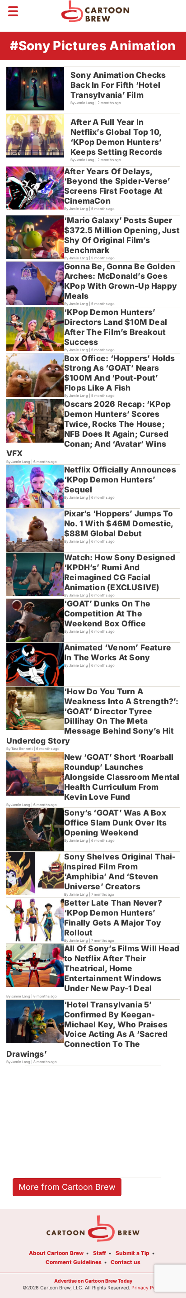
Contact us (125, 1262)
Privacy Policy (147, 1288)
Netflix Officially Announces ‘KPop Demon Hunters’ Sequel (120, 479)
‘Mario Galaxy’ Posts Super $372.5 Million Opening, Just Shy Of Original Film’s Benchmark (122, 235)
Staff (99, 1253)
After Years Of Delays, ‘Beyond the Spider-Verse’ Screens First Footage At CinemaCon (117, 186)
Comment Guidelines (74, 1262)
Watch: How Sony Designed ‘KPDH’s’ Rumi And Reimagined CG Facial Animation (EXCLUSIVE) (119, 572)
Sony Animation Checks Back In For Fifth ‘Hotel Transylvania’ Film (118, 85)
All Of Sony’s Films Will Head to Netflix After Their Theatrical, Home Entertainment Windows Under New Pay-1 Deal (121, 968)
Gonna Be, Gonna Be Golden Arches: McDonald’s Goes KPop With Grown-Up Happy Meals (120, 281)
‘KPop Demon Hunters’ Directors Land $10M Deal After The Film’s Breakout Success (115, 327)
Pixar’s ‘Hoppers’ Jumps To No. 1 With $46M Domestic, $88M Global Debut (118, 523)
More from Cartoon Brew (67, 1187)
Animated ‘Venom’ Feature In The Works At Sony (117, 652)
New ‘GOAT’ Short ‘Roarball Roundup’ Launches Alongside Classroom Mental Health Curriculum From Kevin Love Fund (121, 777)
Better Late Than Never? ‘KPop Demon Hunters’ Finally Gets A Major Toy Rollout (113, 917)
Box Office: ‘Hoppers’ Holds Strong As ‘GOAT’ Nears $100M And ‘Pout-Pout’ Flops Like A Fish (119, 373)
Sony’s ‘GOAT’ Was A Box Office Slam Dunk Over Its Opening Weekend (115, 822)
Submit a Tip (132, 1253)
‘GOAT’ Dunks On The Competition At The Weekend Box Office (107, 613)
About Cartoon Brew (56, 1253)
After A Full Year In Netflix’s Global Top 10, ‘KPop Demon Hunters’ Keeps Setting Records (116, 137)
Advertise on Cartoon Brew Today (93, 1281)
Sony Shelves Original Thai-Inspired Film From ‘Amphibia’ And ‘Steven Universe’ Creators (120, 871)
